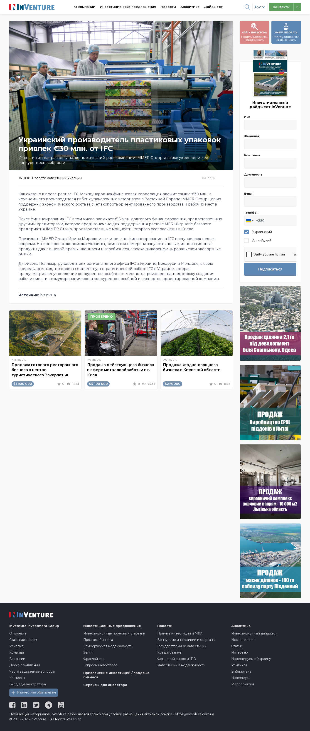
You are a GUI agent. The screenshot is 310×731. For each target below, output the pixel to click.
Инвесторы (240, 678)
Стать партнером (23, 640)
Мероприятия (242, 684)
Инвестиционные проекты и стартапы (114, 633)
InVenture (34, 626)
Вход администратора (27, 684)
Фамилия (251, 136)
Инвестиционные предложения (128, 7)
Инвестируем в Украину (251, 659)
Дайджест (213, 7)
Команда (16, 652)
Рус (258, 7)
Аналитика (189, 7)
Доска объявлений (24, 665)
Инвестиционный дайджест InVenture (270, 104)
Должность (253, 174)
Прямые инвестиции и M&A (179, 633)
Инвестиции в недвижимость (181, 665)
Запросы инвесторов (100, 665)
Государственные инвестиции (182, 646)
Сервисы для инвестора (105, 685)
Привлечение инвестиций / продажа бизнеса (116, 675)
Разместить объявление (36, 692)
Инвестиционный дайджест (254, 633)
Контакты (17, 678)
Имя (247, 117)
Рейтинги (239, 665)
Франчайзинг (94, 659)
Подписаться (270, 269)
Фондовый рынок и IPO (176, 659)
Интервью (239, 652)
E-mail (248, 193)
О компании (84, 7)
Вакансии (17, 659)
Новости (168, 7)
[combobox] (249, 221)
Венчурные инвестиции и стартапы (186, 640)
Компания (252, 155)
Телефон (251, 212)
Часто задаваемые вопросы (32, 671)
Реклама (16, 646)
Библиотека (241, 671)
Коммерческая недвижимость (107, 646)
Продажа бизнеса (98, 640)
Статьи (236, 646)
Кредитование (169, 652)
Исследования (243, 640)
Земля (88, 652)
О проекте (18, 633)
